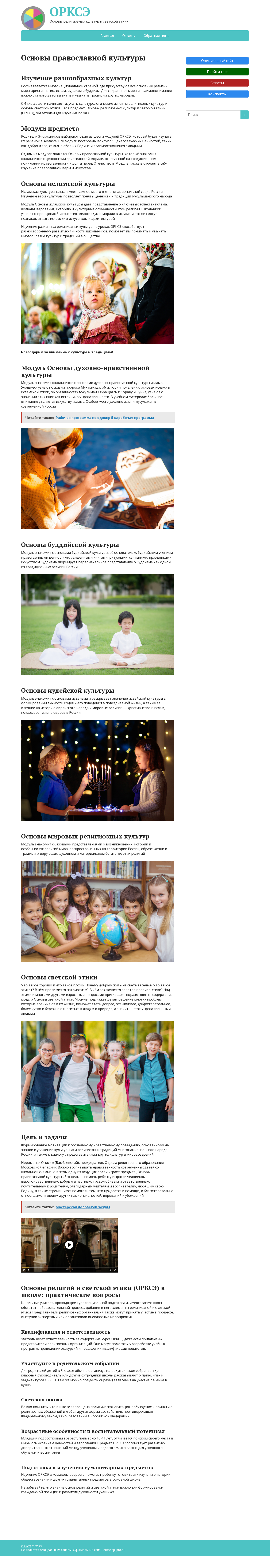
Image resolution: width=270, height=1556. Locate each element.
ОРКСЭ (70, 11)
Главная (107, 35)
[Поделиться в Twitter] (67, 1521)
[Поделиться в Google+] (57, 1521)
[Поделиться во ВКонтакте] (36, 1521)
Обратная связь (157, 35)
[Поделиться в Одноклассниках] (46, 1521)
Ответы (128, 35)
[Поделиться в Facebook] (25, 1521)
